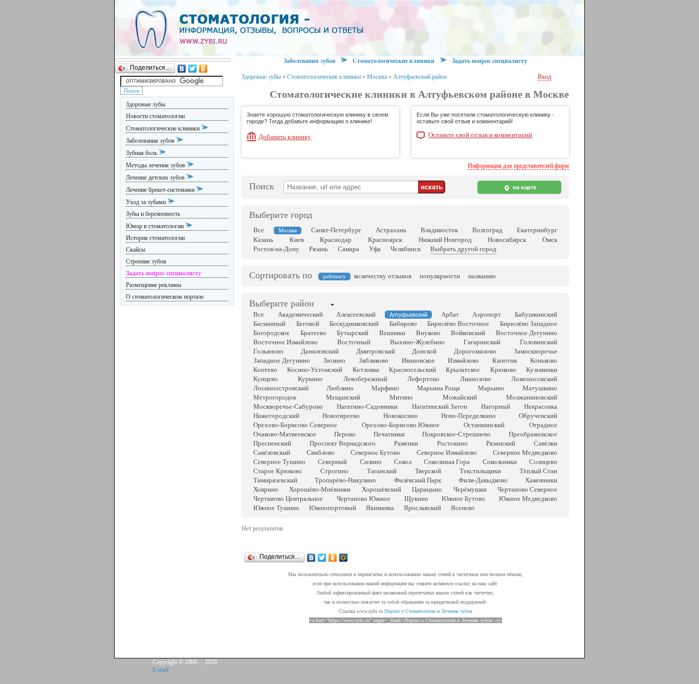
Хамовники (541, 480)
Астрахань (391, 230)
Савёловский (271, 452)
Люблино (340, 388)
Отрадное (543, 425)
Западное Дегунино (281, 360)
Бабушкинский (536, 314)
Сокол (402, 462)
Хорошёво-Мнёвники (320, 489)
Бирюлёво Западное (528, 323)
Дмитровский (375, 351)
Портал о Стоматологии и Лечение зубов (428, 611)
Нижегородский (276, 416)
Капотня (504, 360)
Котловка (366, 369)
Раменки (406, 443)
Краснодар (336, 240)
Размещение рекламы (153, 285)
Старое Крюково (277, 471)
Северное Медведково (525, 452)
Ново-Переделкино (468, 416)
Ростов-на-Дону (276, 249)
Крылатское (463, 369)
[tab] (281, 304)
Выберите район (281, 303)
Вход (544, 76)
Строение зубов (146, 261)
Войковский (468, 333)
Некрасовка (540, 406)
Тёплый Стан (538, 471)
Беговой (307, 323)
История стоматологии (155, 237)
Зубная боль (142, 153)
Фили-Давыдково (483, 480)
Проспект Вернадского (343, 443)
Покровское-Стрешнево (456, 434)
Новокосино (400, 416)
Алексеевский (356, 314)
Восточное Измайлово (285, 342)
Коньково (543, 360)
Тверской (428, 471)
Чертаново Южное (363, 498)
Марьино (491, 388)
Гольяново (268, 351)
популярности (440, 276)
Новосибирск (507, 240)
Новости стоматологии (155, 116)
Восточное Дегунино (526, 333)
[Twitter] (192, 68)
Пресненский (272, 443)
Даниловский (320, 351)
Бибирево (403, 323)
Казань (263, 240)
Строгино (334, 471)
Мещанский (343, 397)
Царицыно (427, 489)
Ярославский (422, 508)
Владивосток (439, 230)
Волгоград (487, 230)
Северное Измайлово (447, 452)
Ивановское (418, 360)
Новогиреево (341, 416)
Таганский (382, 471)
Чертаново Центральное (288, 498)
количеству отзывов (382, 276)
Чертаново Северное (527, 489)
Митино (401, 397)
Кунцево (265, 379)
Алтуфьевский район (420, 76)
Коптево (265, 369)
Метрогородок (274, 397)
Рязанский (500, 443)
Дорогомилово (475, 351)
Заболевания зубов (151, 140)
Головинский (538, 342)
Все (258, 230)
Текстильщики (480, 471)
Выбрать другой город (463, 249)
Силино (371, 462)
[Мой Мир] (343, 557)
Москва (377, 76)
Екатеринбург (537, 230)
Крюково (503, 369)
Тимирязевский (275, 480)
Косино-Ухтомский (314, 369)
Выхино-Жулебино (417, 342)
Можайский (460, 397)
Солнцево (543, 462)
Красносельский (412, 369)
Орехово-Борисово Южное (401, 425)
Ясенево (463, 508)
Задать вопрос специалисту (489, 60)
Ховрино (265, 489)
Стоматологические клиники (163, 128)
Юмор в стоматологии (155, 226)
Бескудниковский (354, 323)
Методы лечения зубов (156, 165)
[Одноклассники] (203, 68)
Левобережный (365, 379)
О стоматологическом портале (165, 296)
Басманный (269, 323)
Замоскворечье (535, 351)
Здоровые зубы (145, 104)
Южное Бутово (463, 498)
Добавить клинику (284, 137)
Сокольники (500, 462)
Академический (300, 314)
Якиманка (380, 508)
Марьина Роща (438, 388)
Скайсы (135, 249)
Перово (345, 434)
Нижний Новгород (445, 240)
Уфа (375, 249)
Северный (332, 462)
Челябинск (405, 249)
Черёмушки (470, 489)
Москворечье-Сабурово (288, 406)
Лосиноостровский (281, 388)
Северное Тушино (279, 462)
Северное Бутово (375, 452)
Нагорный (495, 406)
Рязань (318, 249)
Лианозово (475, 379)
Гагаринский (482, 342)
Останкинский (484, 425)
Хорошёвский (381, 489)
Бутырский (352, 333)
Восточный (353, 342)
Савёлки (545, 443)
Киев (297, 240)
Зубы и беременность (153, 213)
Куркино (310, 379)
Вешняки (392, 333)
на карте (523, 187)
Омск (549, 240)
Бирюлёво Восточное (458, 323)
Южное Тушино (276, 508)
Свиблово (321, 452)
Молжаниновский (531, 397)
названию (482, 276)
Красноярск (385, 240)
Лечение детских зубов (156, 177)
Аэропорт (486, 314)
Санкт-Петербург (336, 230)
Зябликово (373, 360)
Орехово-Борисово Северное (295, 425)
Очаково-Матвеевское (284, 434)
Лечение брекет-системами (161, 189)
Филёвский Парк (417, 480)
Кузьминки (541, 369)
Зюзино (334, 360)
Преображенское (533, 434)
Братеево (313, 333)
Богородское (271, 333)
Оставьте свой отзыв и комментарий (480, 135)
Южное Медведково (528, 498)
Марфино (385, 388)
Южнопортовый (332, 508)
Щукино (416, 498)
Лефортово (423, 379)
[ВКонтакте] (182, 68)
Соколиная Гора (447, 462)
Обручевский (538, 416)
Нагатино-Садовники (367, 406)
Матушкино (539, 388)
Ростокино (452, 443)
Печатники (389, 434)
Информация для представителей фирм (518, 165)
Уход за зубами (146, 202)
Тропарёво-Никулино (345, 480)
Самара (348, 249)
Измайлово (463, 360)
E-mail (160, 669)
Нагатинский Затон (439, 406)
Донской (424, 351)
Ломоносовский (534, 379)
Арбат (450, 314)
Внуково (428, 333)
